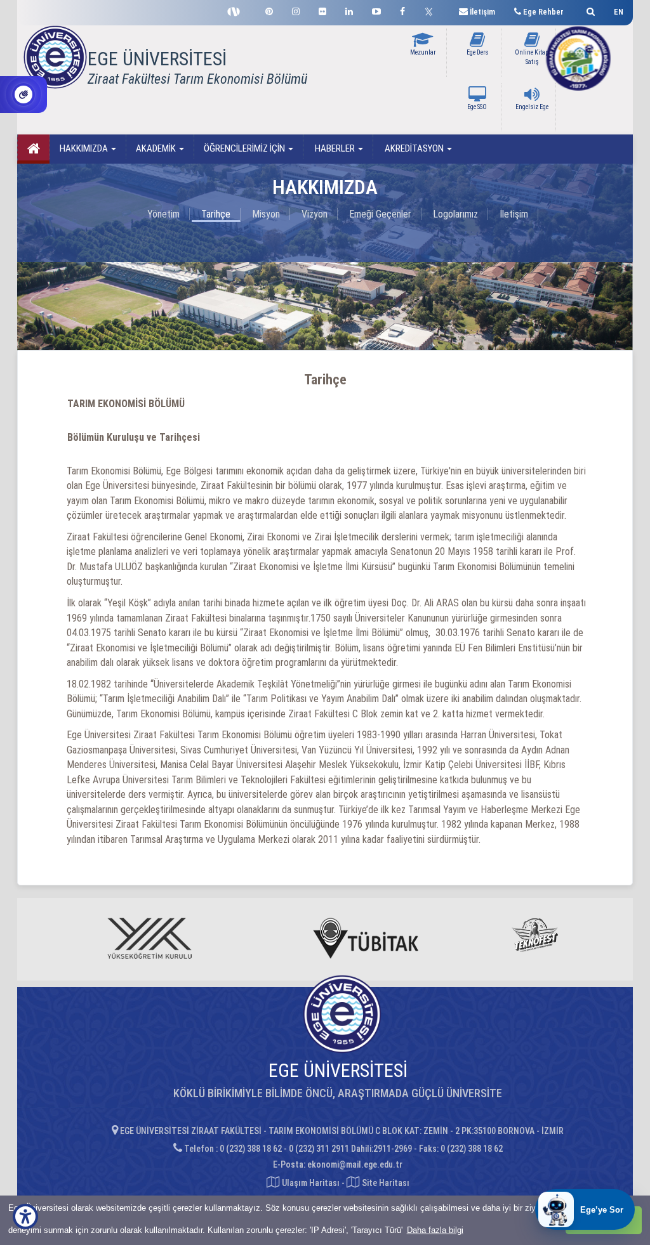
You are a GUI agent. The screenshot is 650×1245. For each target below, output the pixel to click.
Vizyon (315, 214)
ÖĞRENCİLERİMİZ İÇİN (245, 148)
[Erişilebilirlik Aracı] (25, 1216)
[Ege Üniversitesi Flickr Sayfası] (322, 10)
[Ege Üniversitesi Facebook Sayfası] (402, 10)
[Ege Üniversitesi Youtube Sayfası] (376, 10)
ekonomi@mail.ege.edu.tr (354, 1164)
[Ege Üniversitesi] (588, 10)
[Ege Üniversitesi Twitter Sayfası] (432, 10)
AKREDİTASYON (414, 148)
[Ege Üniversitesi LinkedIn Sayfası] (349, 10)
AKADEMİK (157, 148)
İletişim (514, 214)
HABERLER (335, 148)
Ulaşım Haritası (310, 1183)
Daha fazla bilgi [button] (435, 1230)
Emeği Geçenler (380, 214)
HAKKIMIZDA (85, 148)
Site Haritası (384, 1183)
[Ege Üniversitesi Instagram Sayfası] (295, 10)
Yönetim (163, 214)
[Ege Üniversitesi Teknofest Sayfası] (237, 10)
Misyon (266, 214)
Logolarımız (455, 214)
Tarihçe (215, 214)
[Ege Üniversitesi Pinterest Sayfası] (269, 10)
